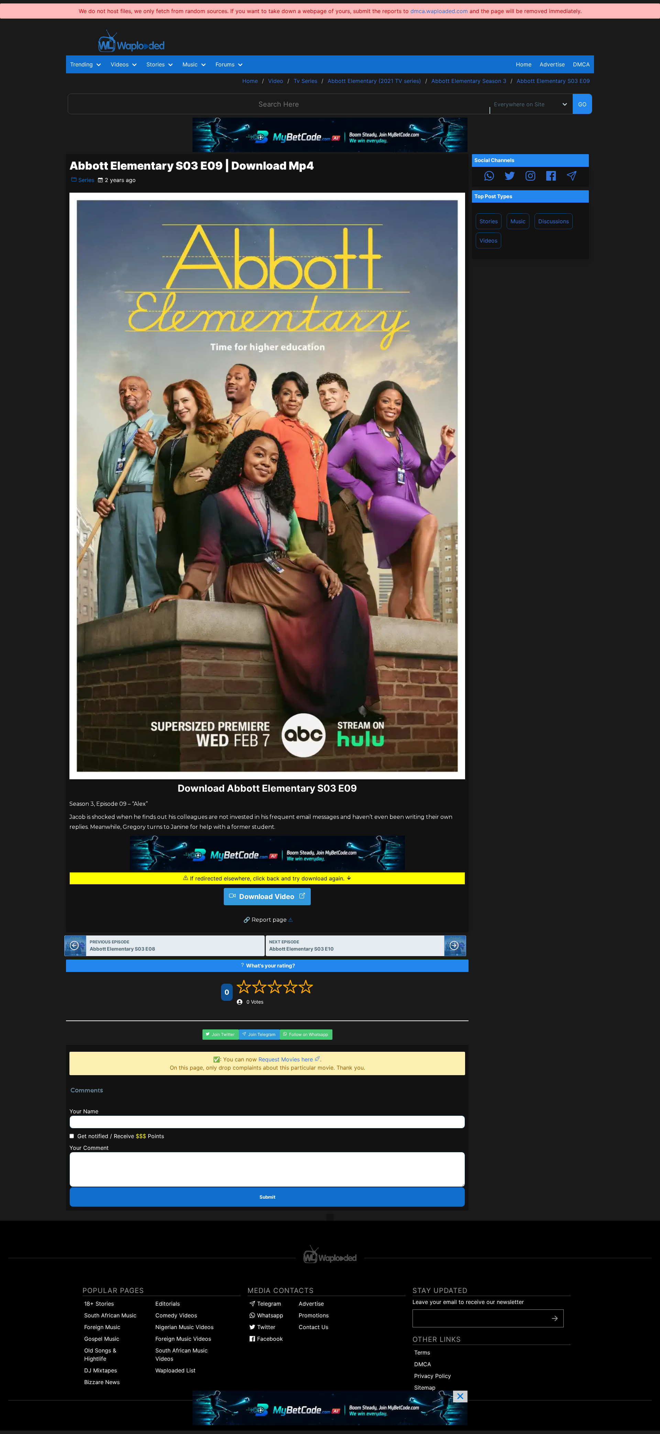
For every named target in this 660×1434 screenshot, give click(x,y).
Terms (422, 1352)
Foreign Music (102, 1327)
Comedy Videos (176, 1315)
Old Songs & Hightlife (100, 1354)
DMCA (581, 64)
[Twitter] (510, 177)
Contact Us (313, 1327)
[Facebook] (551, 177)
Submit (267, 1197)
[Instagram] (530, 177)
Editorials (167, 1303)
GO (582, 104)
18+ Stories (99, 1303)
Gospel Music (101, 1338)
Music (518, 221)
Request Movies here (286, 1059)
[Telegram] (571, 177)
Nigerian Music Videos (184, 1327)
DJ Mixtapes (100, 1370)
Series (85, 179)
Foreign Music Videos (183, 1338)
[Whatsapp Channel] (489, 177)
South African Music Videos (181, 1354)
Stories (489, 221)
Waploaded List (175, 1370)
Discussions (553, 221)
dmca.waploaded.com (439, 11)
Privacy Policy (432, 1375)
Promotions (314, 1315)
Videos (488, 240)
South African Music (110, 1315)
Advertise (311, 1303)
